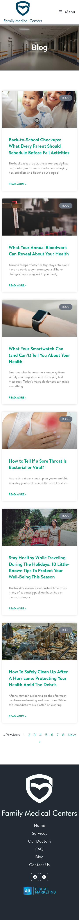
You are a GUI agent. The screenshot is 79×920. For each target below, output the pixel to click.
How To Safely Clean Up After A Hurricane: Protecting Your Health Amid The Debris (38, 678)
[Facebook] (35, 877)
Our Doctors (39, 841)
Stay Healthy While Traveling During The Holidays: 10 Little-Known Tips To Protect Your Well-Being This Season (39, 567)
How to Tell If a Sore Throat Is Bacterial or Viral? (38, 464)
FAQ (39, 849)
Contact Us (39, 864)
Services (39, 833)
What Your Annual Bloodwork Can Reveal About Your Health (39, 250)
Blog (39, 857)
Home (39, 825)
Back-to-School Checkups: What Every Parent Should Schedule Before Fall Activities (39, 146)
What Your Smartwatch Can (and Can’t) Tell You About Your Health (39, 355)
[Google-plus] (44, 877)
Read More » (17, 184)
